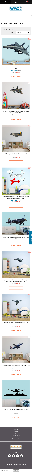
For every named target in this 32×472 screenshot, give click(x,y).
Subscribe (16, 470)
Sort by (13, 32)
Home (2, 19)
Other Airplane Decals (11, 19)
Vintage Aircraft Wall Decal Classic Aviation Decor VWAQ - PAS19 (16, 238)
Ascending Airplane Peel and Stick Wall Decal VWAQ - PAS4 (16, 365)
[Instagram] (13, 455)
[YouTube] (21, 455)
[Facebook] (9, 455)
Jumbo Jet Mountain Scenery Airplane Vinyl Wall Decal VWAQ (16, 410)
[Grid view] (9, 29)
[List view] (12, 29)
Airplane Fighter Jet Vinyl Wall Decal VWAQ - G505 (16, 153)
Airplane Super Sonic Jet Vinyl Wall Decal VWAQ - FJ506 (16, 322)
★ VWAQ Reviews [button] (31, 237)
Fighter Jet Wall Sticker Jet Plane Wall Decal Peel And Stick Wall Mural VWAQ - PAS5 (16, 112)
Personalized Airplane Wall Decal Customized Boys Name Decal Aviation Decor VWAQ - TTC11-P (16, 197)
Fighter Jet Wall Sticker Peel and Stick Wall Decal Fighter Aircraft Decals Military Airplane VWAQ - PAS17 (16, 280)
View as (5, 29)
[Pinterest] (17, 455)
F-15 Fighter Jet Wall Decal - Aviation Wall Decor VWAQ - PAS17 (16, 68)
